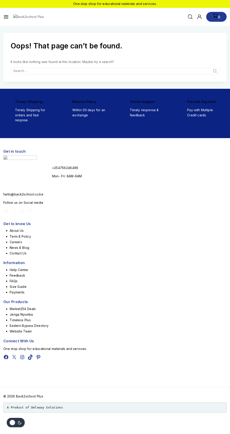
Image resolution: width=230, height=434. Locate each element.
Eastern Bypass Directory (29, 326)
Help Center (19, 270)
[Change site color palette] (16, 422)
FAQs (14, 281)
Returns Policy (84, 102)
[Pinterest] (30, 211)
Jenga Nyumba (21, 314)
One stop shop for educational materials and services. (115, 4)
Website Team (21, 331)
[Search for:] (115, 71)
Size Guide (18, 287)
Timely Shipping (29, 102)
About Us (17, 230)
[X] (14, 211)
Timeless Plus (20, 320)
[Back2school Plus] (31, 16)
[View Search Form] (190, 16)
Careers (16, 242)
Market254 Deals (23, 309)
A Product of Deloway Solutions (35, 407)
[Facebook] (6, 211)
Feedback (17, 275)
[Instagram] (22, 211)
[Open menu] (6, 17)
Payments (17, 292)
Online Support (142, 102)
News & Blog (19, 248)
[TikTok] (30, 357)
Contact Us (18, 253)
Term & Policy (20, 236)
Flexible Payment (201, 102)
